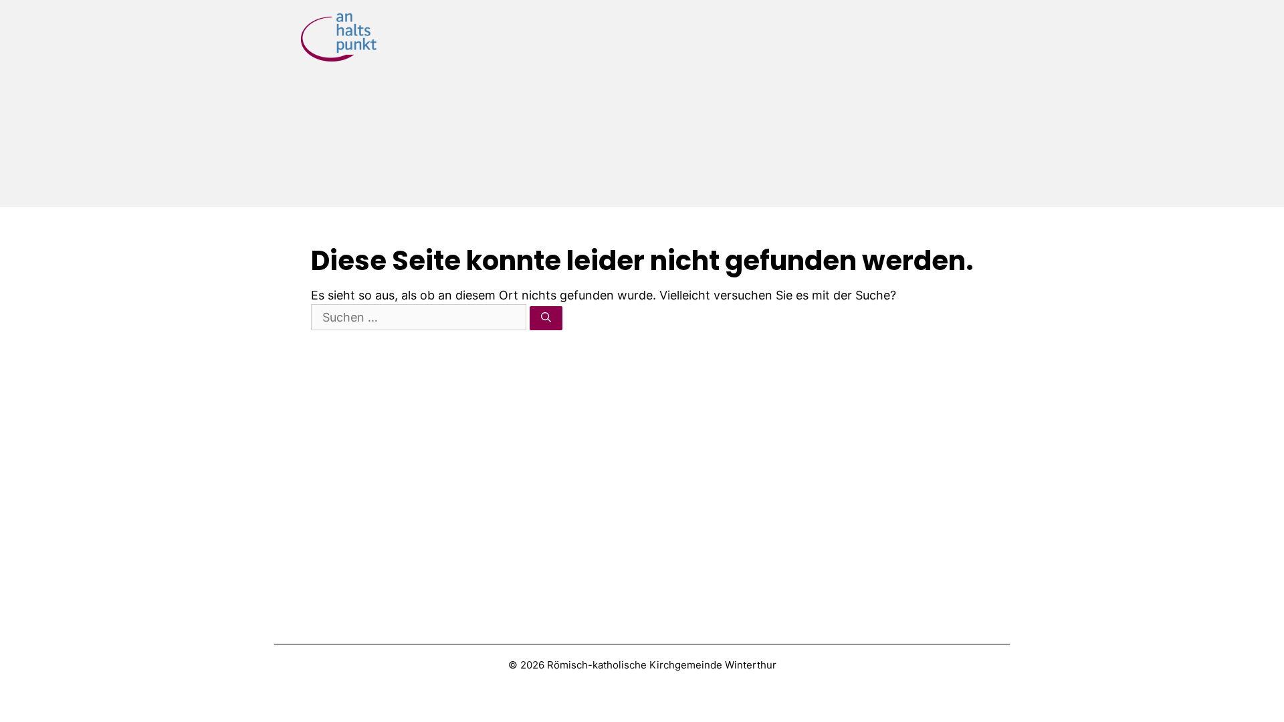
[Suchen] (546, 318)
